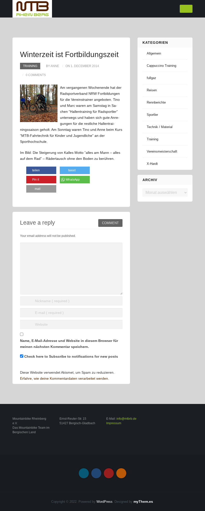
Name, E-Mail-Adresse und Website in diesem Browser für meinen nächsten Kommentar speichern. (69, 344)
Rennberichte (156, 102)
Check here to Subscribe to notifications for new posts (70, 356)
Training (30, 66)
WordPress (104, 501)
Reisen (152, 90)
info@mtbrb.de (126, 418)
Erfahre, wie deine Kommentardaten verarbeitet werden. (64, 378)
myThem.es (143, 501)
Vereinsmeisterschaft (162, 151)
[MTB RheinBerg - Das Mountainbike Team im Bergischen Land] (32, 9)
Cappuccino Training (161, 66)
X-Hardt (152, 164)
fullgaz (151, 78)
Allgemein (154, 53)
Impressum (113, 423)
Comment (110, 223)
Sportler (152, 115)
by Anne (52, 66)
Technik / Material (159, 127)
